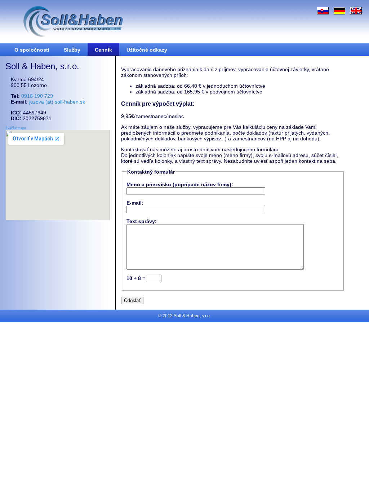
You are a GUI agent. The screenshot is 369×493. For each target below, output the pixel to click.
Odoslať (132, 300)
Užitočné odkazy (146, 50)
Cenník (103, 50)
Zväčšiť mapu (15, 128)
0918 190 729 (37, 96)
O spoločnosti (31, 50)
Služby (72, 50)
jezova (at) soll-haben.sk (57, 102)
